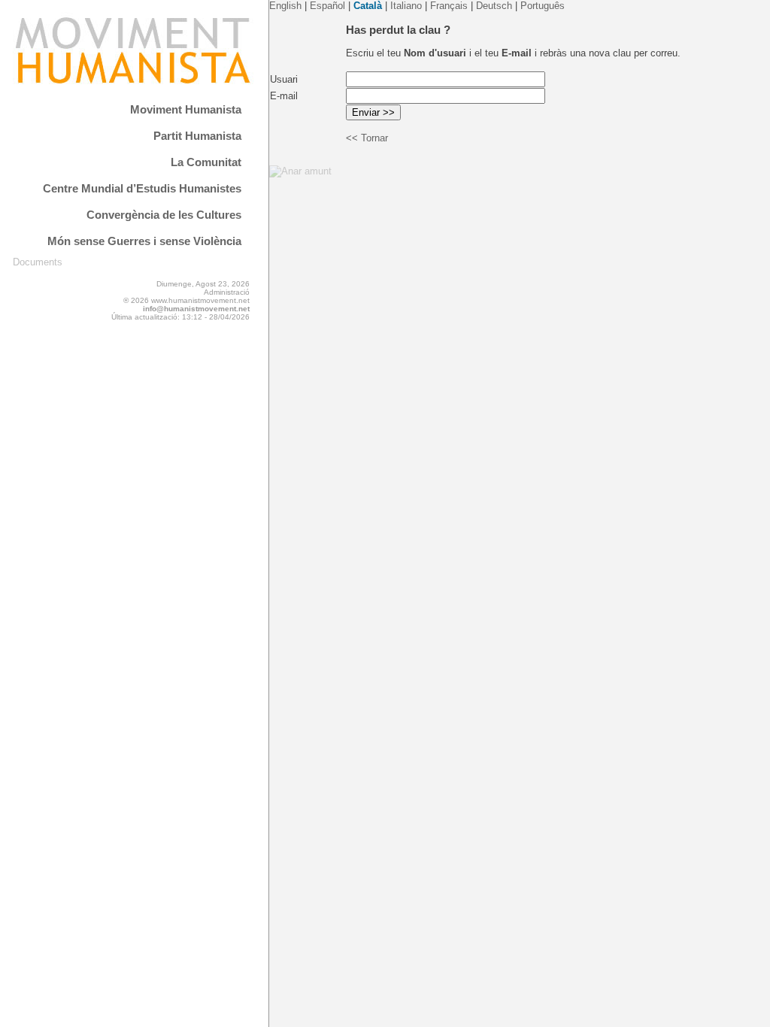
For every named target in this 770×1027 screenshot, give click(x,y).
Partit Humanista (197, 135)
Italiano (406, 5)
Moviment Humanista (185, 109)
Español (327, 5)
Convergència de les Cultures (163, 214)
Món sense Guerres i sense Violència (144, 241)
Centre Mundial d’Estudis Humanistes (142, 188)
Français (449, 5)
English (285, 5)
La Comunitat (206, 162)
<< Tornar (367, 138)
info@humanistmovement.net (196, 308)
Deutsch (494, 5)
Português (542, 5)
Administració (227, 292)
